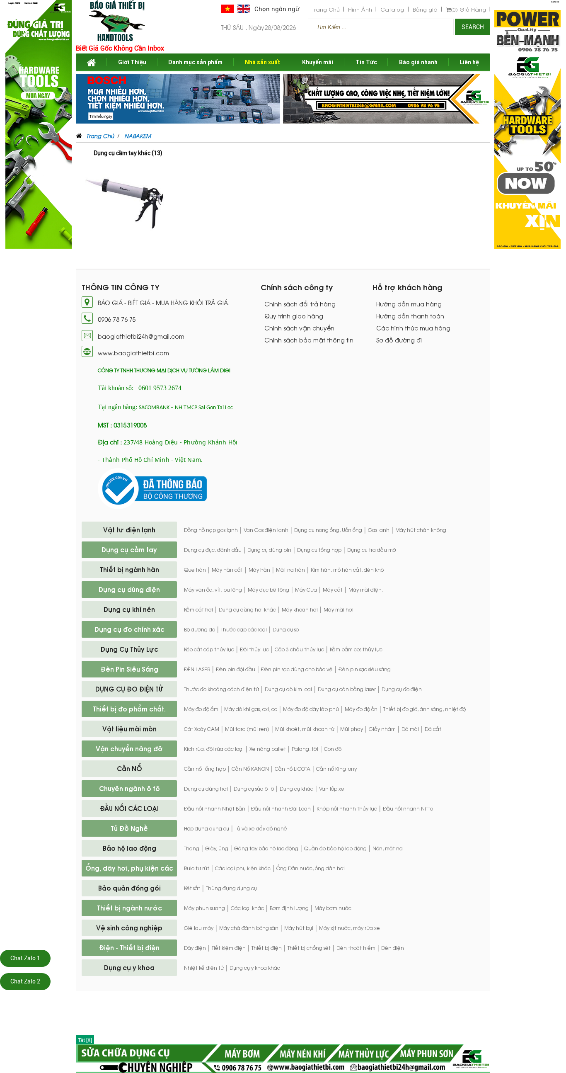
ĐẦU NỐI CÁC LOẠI (129, 808)
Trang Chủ (326, 9)
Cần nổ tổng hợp (205, 768)
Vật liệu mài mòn (129, 728)
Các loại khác (247, 908)
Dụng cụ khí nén (129, 609)
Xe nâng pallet (267, 749)
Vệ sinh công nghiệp (129, 927)
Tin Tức (366, 62)
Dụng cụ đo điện (402, 689)
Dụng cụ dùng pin (269, 549)
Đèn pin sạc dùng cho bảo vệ (297, 669)
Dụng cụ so (286, 629)
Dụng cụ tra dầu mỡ (371, 549)
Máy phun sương (204, 908)
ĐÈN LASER (197, 669)
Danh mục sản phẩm (195, 62)
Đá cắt (433, 729)
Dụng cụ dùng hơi (206, 788)
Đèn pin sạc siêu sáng (365, 669)
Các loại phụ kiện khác (243, 868)
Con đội (333, 749)
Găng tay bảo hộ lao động (266, 848)
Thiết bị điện (267, 948)
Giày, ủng (216, 848)
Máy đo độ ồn (361, 709)
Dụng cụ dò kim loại (288, 689)
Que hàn (195, 569)
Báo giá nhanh (418, 62)
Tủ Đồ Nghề (129, 828)
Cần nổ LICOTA (292, 768)
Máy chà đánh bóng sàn (248, 928)
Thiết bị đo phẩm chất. (129, 709)
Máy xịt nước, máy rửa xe (349, 928)
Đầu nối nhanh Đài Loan (281, 808)
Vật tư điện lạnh (129, 529)
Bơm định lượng (289, 908)
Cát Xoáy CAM (201, 729)
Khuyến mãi (317, 62)
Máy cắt (333, 589)
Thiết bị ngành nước (129, 908)
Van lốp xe (331, 788)
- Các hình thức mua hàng (411, 328)
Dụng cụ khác (296, 788)
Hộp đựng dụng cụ (206, 828)
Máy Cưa (306, 589)
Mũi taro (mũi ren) (247, 729)
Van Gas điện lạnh (266, 530)
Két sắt (192, 888)
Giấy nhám (382, 729)
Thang (191, 848)
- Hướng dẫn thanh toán (408, 316)
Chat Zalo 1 (25, 958)
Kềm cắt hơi (198, 609)
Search (473, 27)
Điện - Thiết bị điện (129, 947)
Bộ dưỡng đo (199, 629)
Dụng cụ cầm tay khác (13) (128, 153)
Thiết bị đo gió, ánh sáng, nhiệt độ (424, 709)
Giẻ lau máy (198, 928)
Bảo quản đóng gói (129, 888)
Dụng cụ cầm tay (129, 549)
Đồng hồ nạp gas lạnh (211, 530)
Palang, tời (305, 749)
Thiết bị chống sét (309, 948)
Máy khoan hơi (300, 609)
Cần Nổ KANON (250, 768)
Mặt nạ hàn (290, 569)
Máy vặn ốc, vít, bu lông (213, 589)
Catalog (392, 9)
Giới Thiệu (132, 62)
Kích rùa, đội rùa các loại (214, 749)
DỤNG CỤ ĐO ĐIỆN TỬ (129, 689)
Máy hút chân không (420, 530)
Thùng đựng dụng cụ (231, 888)
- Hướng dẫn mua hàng (407, 304)
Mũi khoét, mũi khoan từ (304, 729)
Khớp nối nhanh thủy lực (347, 808)
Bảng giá (425, 9)
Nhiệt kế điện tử (204, 967)
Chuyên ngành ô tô (129, 788)
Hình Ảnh (360, 9)
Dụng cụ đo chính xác (129, 629)
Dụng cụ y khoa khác (255, 967)
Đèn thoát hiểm (355, 948)
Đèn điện (392, 948)
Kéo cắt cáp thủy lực (209, 649)
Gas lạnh (378, 530)
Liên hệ (469, 62)
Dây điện (195, 948)
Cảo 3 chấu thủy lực (299, 649)
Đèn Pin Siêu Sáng (129, 669)
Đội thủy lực (254, 649)
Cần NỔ (129, 768)
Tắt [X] (85, 1040)
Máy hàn (259, 569)
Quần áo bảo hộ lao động (335, 848)
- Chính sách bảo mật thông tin (307, 340)
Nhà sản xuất (262, 62)
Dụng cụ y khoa (129, 967)
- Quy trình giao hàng (292, 316)
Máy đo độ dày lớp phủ (311, 709)
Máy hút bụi (298, 928)
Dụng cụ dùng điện (129, 589)
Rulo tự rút (196, 868)
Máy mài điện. (365, 589)
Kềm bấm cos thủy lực (356, 649)
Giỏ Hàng (468, 9)
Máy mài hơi (338, 609)
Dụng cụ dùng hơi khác (247, 609)
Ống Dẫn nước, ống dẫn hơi (310, 868)
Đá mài (410, 729)
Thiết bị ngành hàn (129, 569)
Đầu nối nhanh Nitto (408, 808)
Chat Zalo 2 (25, 981)
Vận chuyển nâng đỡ (129, 748)
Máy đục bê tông (268, 589)
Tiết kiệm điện (229, 948)
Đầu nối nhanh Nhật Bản (214, 808)
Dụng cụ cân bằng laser (347, 689)
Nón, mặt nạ (387, 848)
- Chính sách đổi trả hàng (298, 304)
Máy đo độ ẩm (201, 709)
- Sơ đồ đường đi (397, 340)
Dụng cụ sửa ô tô (254, 788)
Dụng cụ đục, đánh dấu (213, 549)
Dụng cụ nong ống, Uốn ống (328, 530)
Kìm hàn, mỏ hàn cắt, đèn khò (347, 569)
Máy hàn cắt (227, 569)
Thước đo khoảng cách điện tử (221, 689)
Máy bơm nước (332, 908)
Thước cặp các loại (244, 629)
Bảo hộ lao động (129, 848)
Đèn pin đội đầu (235, 669)
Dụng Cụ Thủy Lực (129, 649)
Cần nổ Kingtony (336, 768)
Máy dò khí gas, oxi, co (250, 709)
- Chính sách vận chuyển (297, 328)
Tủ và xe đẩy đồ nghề (261, 828)
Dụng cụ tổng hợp (319, 549)
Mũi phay (351, 729)
